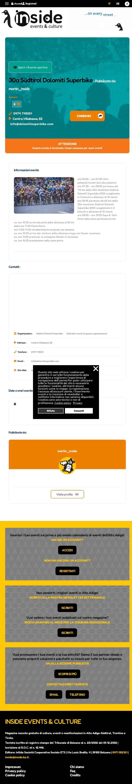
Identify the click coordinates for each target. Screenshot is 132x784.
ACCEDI (67, 550)
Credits (75, 775)
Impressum (13, 767)
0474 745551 (22, 113)
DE (117, 3)
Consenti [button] (79, 410)
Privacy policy (15, 771)
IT (109, 3)
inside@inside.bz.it (17, 757)
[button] (7, 4)
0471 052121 (119, 752)
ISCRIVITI (67, 608)
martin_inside (19, 88)
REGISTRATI (67, 571)
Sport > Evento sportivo (30, 67)
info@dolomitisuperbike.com (31, 124)
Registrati (31, 3)
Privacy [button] (77, 403)
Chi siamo (77, 767)
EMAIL (54, 694)
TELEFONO (77, 694)
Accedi (18, 3)
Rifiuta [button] (51, 410)
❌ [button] (95, 368)
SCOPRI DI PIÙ (67, 674)
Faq (72, 771)
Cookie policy (15, 775)
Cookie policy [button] (62, 403)
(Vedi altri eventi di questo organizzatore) (87, 333)
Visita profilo (65, 494)
